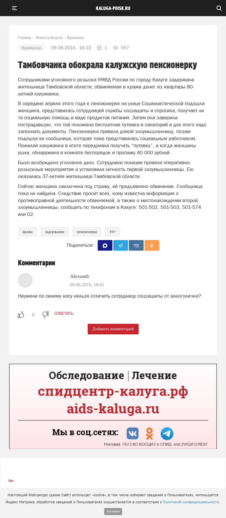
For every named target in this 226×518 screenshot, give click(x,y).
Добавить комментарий (113, 329)
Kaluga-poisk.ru (113, 8)
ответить (63, 313)
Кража (28, 231)
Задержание (54, 231)
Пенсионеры (87, 231)
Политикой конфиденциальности (191, 502)
